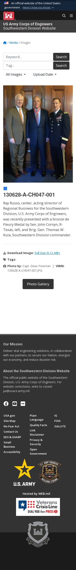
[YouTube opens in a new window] (14, 403)
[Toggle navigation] (69, 16)
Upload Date (43, 74)
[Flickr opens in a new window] (23, 403)
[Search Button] (62, 16)
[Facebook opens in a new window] (6, 403)
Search (61, 57)
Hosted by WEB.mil (36, 494)
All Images (14, 74)
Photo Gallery (38, 284)
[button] (39, 7)
